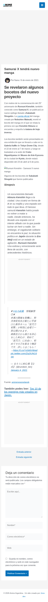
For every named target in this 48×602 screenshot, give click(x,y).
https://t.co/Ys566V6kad (25, 350)
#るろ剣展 (18, 311)
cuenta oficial (23, 116)
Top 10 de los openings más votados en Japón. (22, 392)
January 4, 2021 (19, 370)
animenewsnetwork (20, 382)
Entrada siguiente (24, 457)
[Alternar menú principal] (42, 5)
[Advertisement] (24, 35)
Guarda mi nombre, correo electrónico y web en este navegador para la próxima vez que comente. (22, 562)
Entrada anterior (24, 452)
